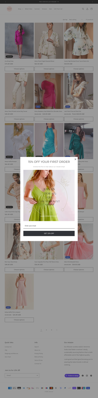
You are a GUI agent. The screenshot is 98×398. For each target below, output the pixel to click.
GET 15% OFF (49, 233)
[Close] (75, 159)
